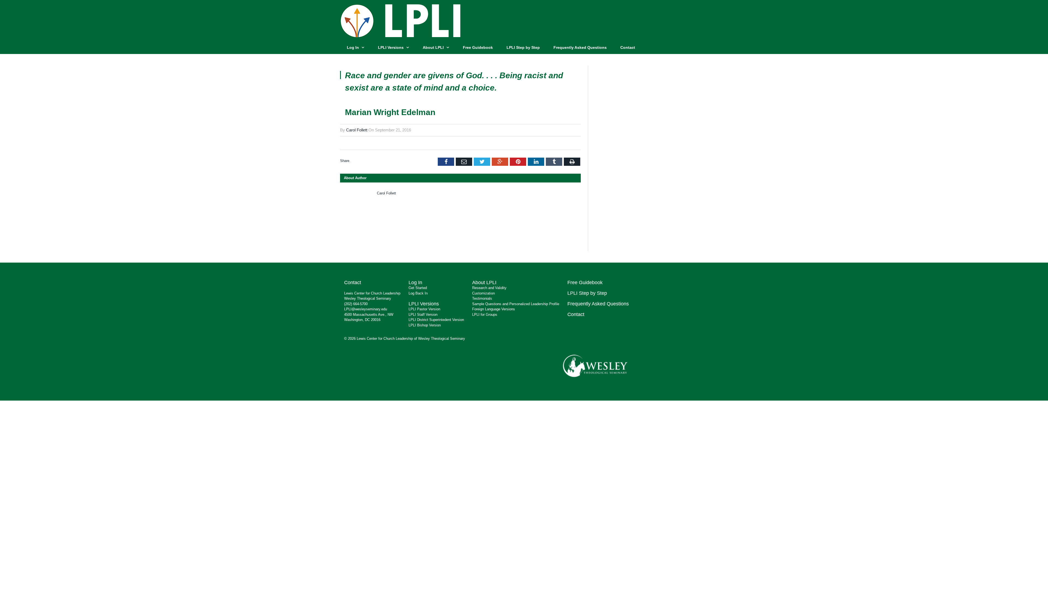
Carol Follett (356, 130)
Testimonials (482, 298)
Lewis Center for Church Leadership (372, 293)
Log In (353, 47)
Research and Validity (489, 288)
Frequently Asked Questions (580, 47)
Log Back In (418, 293)
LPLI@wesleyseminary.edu (365, 309)
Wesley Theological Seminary (367, 298)
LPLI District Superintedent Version (436, 320)
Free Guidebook (478, 47)
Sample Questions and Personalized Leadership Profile (515, 304)
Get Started (418, 288)
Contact (627, 47)
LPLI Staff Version (423, 314)
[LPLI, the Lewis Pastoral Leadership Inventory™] (401, 20)
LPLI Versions (391, 47)
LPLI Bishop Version (425, 325)
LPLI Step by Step (523, 47)
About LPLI (433, 47)
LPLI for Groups (484, 314)
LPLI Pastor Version (424, 309)
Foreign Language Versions (493, 309)
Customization (483, 293)
